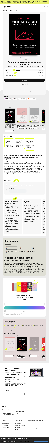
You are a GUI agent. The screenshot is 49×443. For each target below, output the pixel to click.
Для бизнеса (17, 418)
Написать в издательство (24, 437)
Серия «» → (14, 99)
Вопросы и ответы (5, 412)
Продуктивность (9, 319)
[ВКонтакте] (23, 430)
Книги (10, 10)
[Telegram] (28, 430)
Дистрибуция (17, 416)
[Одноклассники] (25, 430)
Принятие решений (37, 316)
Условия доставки (5, 416)
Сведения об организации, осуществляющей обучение (33, 413)
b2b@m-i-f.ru (8, 379)
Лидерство (18, 316)
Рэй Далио (24, 59)
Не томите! (24, 299)
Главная (5, 10)
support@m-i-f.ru (20, 401)
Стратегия (17, 321)
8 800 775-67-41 (7, 399)
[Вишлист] (44, 7)
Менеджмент (39, 319)
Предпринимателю (27, 316)
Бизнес (15, 10)
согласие (10, 302)
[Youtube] (21, 430)
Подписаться (21, 124)
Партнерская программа (19, 414)
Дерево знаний (4, 414)
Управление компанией (28, 319)
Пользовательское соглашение (33, 415)
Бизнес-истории (9, 321)
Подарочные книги (10, 316)
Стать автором (17, 412)
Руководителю (18, 319)
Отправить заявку (14, 383)
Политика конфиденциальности (34, 417)
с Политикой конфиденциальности (15, 440)
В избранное (23, 81)
